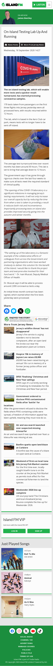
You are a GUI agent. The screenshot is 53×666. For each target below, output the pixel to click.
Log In (14, 531)
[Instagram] (19, 631)
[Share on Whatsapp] (27, 311)
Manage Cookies (26, 646)
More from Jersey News (34, 45)
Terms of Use (26, 656)
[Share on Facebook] (7, 311)
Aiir (45, 662)
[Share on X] (20, 311)
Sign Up (38, 531)
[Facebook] (12, 631)
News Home (13, 45)
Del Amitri (28, 557)
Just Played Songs (15, 543)
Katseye (27, 581)
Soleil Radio (26, 637)
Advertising (26, 643)
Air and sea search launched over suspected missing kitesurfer (30, 428)
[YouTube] (33, 631)
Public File (26, 653)
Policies (26, 650)
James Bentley (25, 18)
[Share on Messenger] (13, 311)
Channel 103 (26, 640)
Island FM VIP (14, 519)
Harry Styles (29, 605)
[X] (26, 631)
